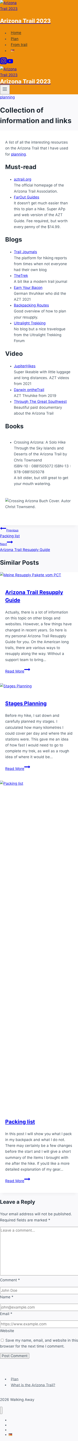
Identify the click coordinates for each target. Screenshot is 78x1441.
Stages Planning (26, 703)
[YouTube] (10, 63)
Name (6, 1297)
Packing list (10, 533)
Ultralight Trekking (30, 323)
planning (7, 97)
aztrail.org (22, 179)
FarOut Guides (26, 197)
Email (6, 1314)
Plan (14, 39)
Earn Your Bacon (28, 287)
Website (7, 1331)
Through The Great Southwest (40, 401)
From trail (19, 44)
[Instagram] (3, 63)
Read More (17, 671)
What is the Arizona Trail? (33, 1385)
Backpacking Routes (31, 305)
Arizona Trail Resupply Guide (25, 547)
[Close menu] (1, 1410)
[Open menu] (5, 89)
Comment (10, 1280)
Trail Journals (25, 252)
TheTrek (21, 275)
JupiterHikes (25, 366)
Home (16, 33)
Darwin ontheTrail (29, 390)
